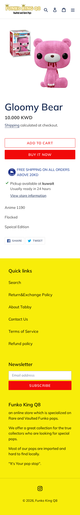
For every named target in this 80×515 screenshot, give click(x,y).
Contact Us (18, 319)
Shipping (12, 125)
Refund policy (21, 343)
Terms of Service (23, 331)
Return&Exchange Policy (30, 294)
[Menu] (72, 9)
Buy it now (40, 154)
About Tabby (20, 306)
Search (15, 282)
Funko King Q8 (46, 500)
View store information (28, 195)
